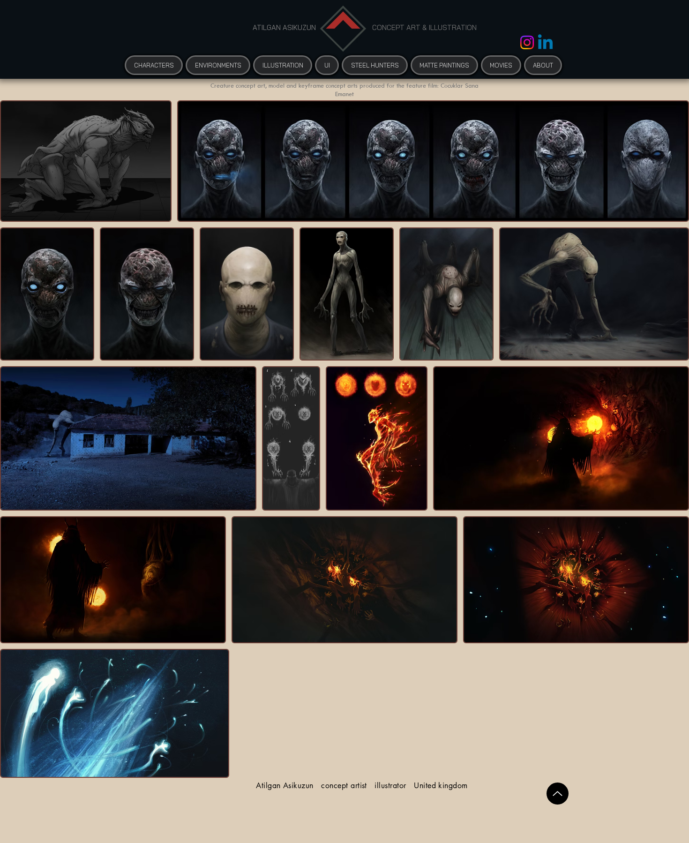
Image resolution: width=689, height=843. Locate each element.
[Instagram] (527, 42)
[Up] (558, 794)
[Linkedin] (545, 43)
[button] (501, 65)
